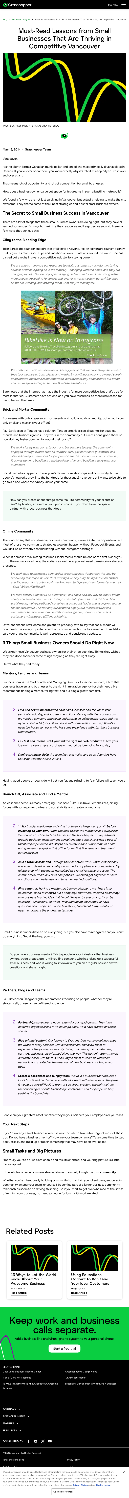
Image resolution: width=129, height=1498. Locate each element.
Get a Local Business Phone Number (22, 1371)
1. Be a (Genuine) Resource (17, 1377)
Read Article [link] (19, 1292)
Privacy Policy (73, 1459)
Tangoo (32, 431)
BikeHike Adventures (70, 249)
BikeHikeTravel (81, 803)
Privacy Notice (80, 1485)
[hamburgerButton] (123, 4)
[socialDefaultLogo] (28, 1441)
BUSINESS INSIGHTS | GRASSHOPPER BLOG (34, 125)
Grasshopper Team (38, 149)
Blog (5, 19)
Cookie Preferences (63, 1491)
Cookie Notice (103, 1485)
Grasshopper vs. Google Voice (81, 1371)
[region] (64, 1482)
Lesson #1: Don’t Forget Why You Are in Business (90, 1383)
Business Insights (21, 19)
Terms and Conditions (13, 1459)
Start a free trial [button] (64, 1348)
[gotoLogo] (17, 4)
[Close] (123, 1472)
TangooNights (34, 999)
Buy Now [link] (113, 4)
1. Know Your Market (75, 1377)
